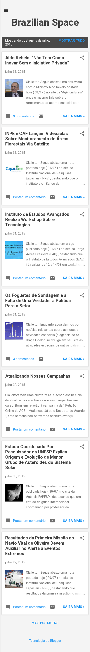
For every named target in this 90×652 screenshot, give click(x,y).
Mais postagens (45, 623)
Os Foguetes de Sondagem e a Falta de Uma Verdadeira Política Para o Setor (38, 300)
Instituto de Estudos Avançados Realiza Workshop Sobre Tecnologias (37, 219)
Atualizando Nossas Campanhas (37, 376)
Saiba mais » (74, 116)
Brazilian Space (45, 22)
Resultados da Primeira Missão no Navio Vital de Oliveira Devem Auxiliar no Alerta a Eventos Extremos (39, 545)
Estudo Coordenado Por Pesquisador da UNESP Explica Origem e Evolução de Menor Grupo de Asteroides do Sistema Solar (38, 457)
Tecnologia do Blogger (45, 641)
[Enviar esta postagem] (40, 118)
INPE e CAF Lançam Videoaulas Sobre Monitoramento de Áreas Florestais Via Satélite (36, 139)
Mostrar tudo (72, 40)
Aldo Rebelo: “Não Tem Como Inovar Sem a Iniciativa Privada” (37, 60)
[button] (82, 58)
